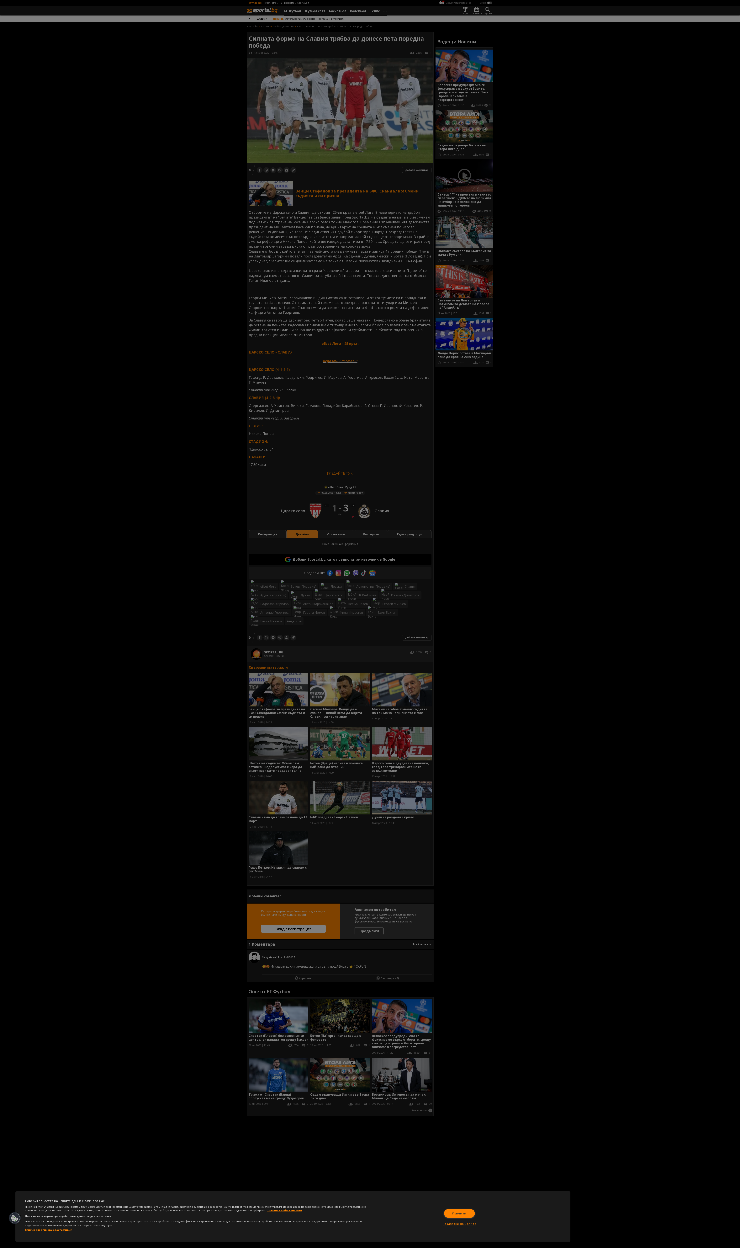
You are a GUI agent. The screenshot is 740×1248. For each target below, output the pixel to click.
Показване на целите (459, 1224)
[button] (15, 1218)
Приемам (459, 1213)
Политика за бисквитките (284, 1210)
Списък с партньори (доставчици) (48, 1230)
